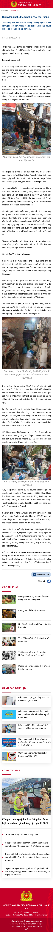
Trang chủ (4, 11)
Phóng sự (14, 11)
